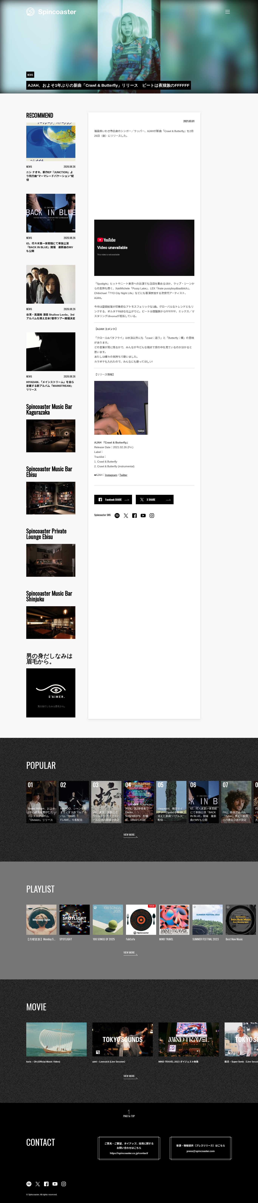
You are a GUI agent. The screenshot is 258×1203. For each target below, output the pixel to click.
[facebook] (134, 517)
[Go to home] (51, 11)
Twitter (123, 474)
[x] (126, 517)
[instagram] (152, 517)
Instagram (111, 474)
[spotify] (117, 517)
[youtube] (143, 517)
